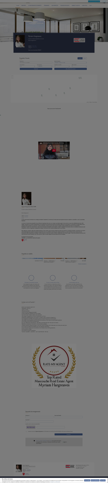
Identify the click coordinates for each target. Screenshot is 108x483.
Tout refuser (102, 480)
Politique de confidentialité (55, 481)
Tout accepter (87, 480)
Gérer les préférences (95, 480)
